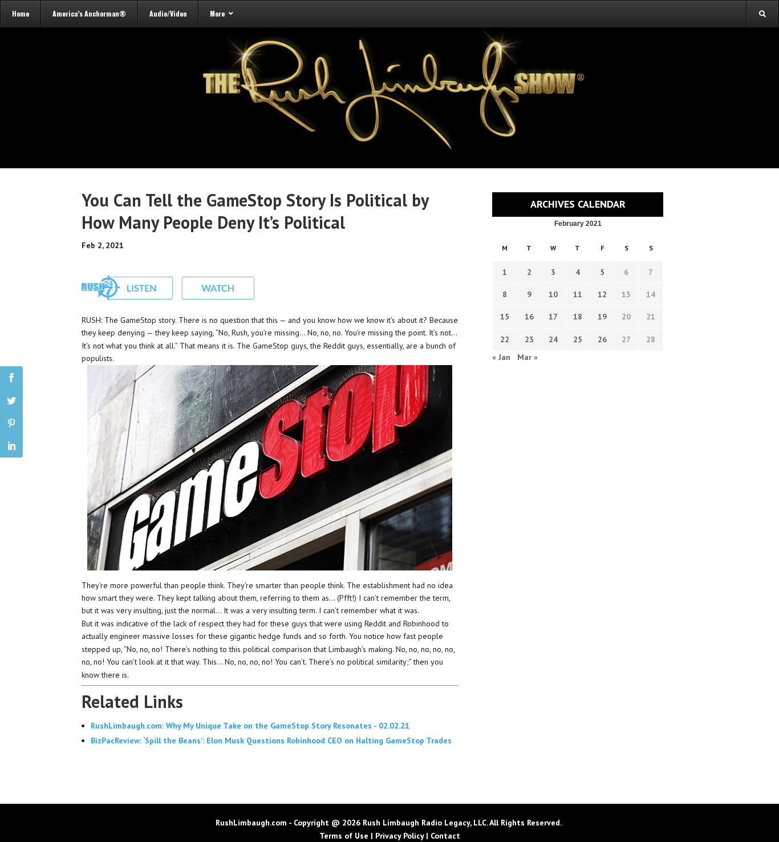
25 (577, 339)
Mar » (527, 357)
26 (602, 339)
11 (577, 294)
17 (553, 316)
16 (529, 316)
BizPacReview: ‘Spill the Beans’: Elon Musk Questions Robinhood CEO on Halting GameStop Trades (271, 740)
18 (577, 316)
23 (529, 339)
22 (504, 339)
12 (602, 294)
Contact (445, 836)
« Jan (501, 357)
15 (504, 316)
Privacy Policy (399, 836)
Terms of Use (343, 836)
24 (553, 339)
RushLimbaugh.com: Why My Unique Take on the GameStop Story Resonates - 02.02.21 (250, 725)
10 (553, 294)
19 (602, 316)
